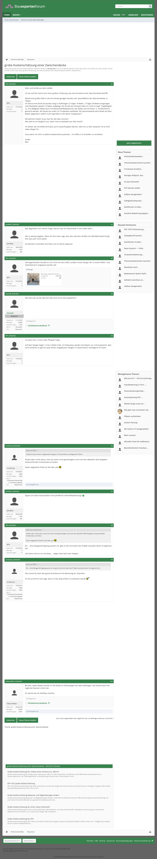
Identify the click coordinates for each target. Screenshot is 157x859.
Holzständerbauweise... (134, 156)
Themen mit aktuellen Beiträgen (32, 20)
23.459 (20, 322)
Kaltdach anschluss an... (134, 280)
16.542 (20, 709)
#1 (112, 84)
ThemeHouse (22, 851)
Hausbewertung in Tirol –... (135, 385)
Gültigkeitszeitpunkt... (133, 201)
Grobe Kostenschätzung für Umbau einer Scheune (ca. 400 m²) (33, 771)
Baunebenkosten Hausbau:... (136, 448)
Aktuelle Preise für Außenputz (136, 441)
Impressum (110, 841)
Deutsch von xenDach (57, 849)
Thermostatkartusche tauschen (137, 163)
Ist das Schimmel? (131, 182)
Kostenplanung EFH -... (133, 397)
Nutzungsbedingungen (124, 841)
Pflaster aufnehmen (132, 416)
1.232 (20, 249)
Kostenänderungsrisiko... (134, 391)
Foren (7, 15)
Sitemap (102, 841)
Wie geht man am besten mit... (137, 410)
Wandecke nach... (131, 267)
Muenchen (18, 329)
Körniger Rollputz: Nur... (134, 175)
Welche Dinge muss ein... (134, 404)
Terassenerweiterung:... (134, 254)
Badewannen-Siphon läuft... (135, 273)
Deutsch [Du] (28, 841)
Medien (16, 15)
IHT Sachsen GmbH (132, 188)
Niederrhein (18, 485)
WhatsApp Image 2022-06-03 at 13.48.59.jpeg (55, 274)
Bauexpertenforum (12, 841)
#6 (112, 446)
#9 (112, 560)
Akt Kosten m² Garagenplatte (136, 429)
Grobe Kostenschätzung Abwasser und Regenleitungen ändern (33, 795)
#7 (112, 491)
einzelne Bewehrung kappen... (136, 213)
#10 (111, 681)
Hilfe (96, 841)
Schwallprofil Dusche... (133, 235)
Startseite (89, 841)
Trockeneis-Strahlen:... (133, 169)
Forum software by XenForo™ (23, 849)
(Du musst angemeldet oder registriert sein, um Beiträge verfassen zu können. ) (85, 718)
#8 (112, 525)
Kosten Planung (130, 422)
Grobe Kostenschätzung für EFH (20, 819)
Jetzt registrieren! (134, 143)
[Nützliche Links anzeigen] (150, 59)
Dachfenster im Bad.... (133, 207)
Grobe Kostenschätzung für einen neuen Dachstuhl (28, 807)
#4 (112, 294)
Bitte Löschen (130, 435)
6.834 (20, 474)
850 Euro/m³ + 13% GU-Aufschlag (137, 378)
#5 (112, 336)
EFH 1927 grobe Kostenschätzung (21, 783)
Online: (119, 15)
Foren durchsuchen (12, 20)
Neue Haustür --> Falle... (134, 248)
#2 (112, 224)
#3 (112, 258)
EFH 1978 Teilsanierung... (134, 229)
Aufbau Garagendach (133, 194)
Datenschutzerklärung (142, 841)
